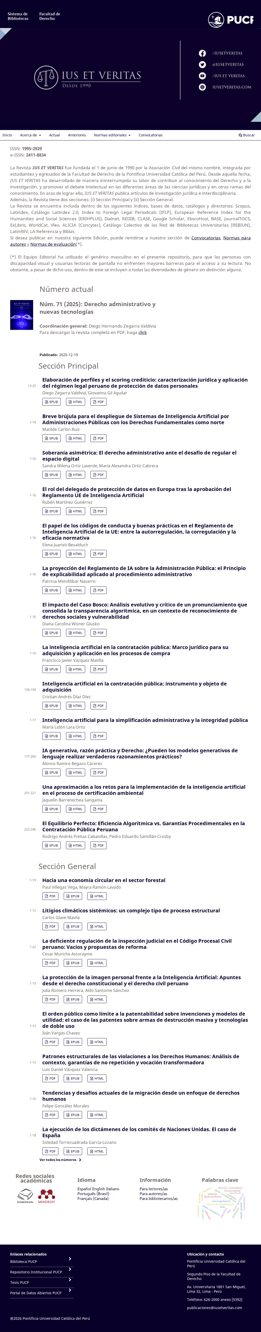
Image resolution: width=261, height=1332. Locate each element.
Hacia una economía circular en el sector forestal (103, 880)
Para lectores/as (154, 1188)
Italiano (112, 1188)
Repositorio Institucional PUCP (36, 1272)
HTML (77, 401)
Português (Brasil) (93, 1193)
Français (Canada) (93, 1198)
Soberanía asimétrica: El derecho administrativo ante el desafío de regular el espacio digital (139, 455)
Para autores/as (153, 1193)
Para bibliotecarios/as (159, 1198)
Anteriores (77, 135)
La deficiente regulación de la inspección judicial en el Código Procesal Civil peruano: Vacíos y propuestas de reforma (137, 943)
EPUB (53, 401)
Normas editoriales (111, 135)
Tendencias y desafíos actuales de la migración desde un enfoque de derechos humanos (141, 1095)
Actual (54, 135)
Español (84, 1188)
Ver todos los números (58, 1159)
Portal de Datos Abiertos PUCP (35, 1292)
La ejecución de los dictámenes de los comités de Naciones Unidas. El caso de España (139, 1132)
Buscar (248, 135)
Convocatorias (151, 135)
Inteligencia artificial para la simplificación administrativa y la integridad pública (145, 720)
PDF (100, 401)
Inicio (7, 135)
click (142, 332)
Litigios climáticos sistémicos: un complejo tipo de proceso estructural (131, 910)
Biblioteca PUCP (23, 1261)
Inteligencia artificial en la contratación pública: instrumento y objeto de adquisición (134, 686)
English (98, 1188)
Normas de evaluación (53, 244)
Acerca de (29, 135)
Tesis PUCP (19, 1282)
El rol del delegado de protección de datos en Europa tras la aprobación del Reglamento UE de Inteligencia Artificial (136, 492)
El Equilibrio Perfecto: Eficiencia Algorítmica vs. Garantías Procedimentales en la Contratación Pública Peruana (143, 826)
